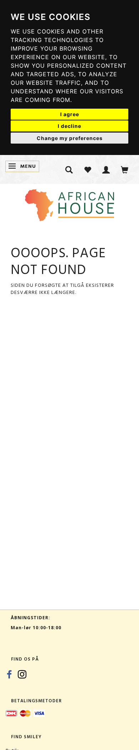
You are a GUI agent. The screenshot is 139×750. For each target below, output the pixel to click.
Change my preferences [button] (70, 138)
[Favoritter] (87, 169)
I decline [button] (69, 126)
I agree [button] (69, 114)
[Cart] (124, 169)
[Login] (106, 169)
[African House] (69, 203)
